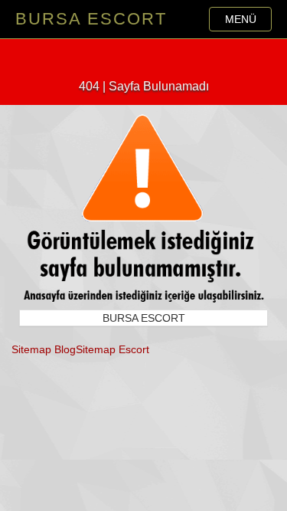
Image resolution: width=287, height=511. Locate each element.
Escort (134, 349)
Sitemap (31, 349)
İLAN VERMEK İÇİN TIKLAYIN (144, 55)
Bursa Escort (91, 18)
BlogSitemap (85, 349)
